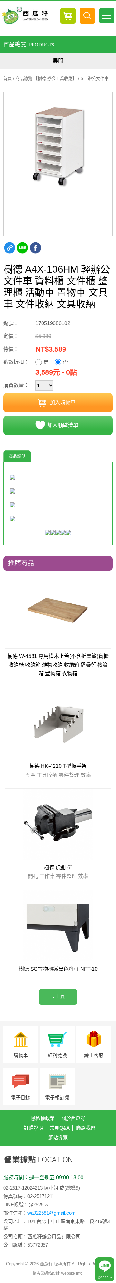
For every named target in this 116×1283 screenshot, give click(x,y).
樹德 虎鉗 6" (58, 872)
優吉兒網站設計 (46, 1273)
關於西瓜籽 (73, 1118)
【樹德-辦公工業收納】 (55, 78)
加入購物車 (63, 402)
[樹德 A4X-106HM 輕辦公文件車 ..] (58, 146)
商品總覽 (23, 78)
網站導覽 (58, 1137)
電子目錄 (20, 1097)
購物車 (21, 1055)
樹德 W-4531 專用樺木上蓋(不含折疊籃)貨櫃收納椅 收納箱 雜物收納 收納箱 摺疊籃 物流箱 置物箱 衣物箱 (58, 664)
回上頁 (58, 996)
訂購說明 (33, 1128)
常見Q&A (60, 1128)
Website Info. (72, 1273)
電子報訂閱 (57, 1097)
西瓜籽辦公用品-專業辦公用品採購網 (24, 15)
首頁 (7, 78)
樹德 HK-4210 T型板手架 (58, 770)
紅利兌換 (57, 1055)
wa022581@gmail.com (51, 1213)
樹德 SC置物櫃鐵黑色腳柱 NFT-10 (58, 969)
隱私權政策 (43, 1118)
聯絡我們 (85, 1128)
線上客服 (93, 1055)
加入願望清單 (62, 425)
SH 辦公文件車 (95, 78)
